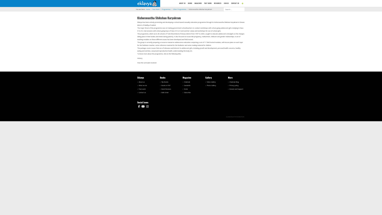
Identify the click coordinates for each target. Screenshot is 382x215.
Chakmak (187, 82)
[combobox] (234, 9)
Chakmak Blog (234, 82)
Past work (142, 89)
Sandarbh (187, 85)
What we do (143, 85)
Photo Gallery (211, 85)
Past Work (208, 3)
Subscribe (187, 92)
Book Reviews (166, 89)
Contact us (235, 3)
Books (190, 3)
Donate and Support (236, 89)
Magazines (198, 3)
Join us (226, 3)
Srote (186, 89)
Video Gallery (211, 82)
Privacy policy (234, 85)
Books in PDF (165, 85)
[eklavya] (147, 3)
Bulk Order (165, 92)
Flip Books (164, 82)
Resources (217, 3)
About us (182, 3)
